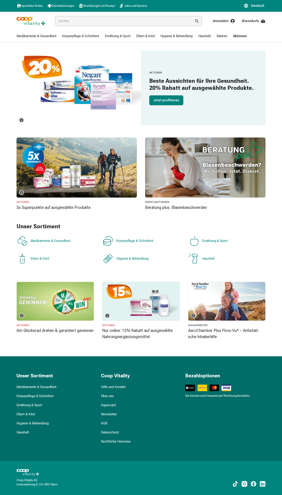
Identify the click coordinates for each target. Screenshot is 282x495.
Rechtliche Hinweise (116, 441)
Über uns (107, 396)
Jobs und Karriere (135, 5)
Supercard (108, 405)
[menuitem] (36, 36)
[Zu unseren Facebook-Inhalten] (253, 484)
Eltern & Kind (40, 259)
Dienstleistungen (63, 5)
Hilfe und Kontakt (113, 387)
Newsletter (109, 414)
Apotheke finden (32, 5)
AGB (104, 423)
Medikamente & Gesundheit (50, 241)
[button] (254, 5)
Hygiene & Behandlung (132, 259)
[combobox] (122, 21)
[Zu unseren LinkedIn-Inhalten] (262, 484)
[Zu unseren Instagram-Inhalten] (244, 484)
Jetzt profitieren (166, 100)
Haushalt (208, 259)
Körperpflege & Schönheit (134, 241)
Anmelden (221, 21)
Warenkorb (250, 21)
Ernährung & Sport (215, 241)
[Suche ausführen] (197, 21)
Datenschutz (110, 432)
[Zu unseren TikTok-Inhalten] (235, 484)
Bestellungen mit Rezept (99, 5)
